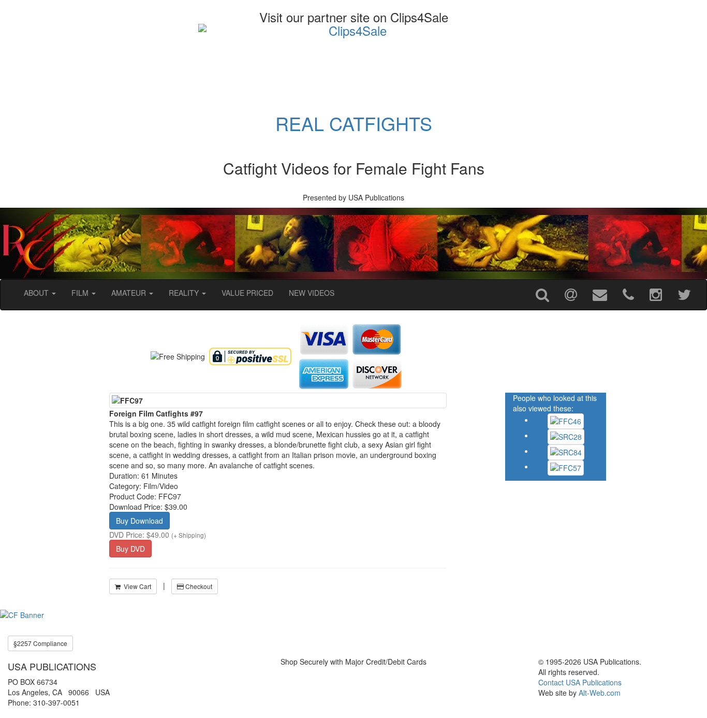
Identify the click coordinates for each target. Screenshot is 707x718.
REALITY (185, 293)
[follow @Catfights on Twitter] (684, 295)
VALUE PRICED (247, 293)
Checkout (198, 586)
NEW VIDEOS (311, 293)
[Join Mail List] (571, 295)
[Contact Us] (600, 295)
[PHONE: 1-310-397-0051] (628, 295)
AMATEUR (129, 293)
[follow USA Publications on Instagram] (656, 295)
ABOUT (37, 293)
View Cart (136, 586)
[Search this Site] (542, 295)
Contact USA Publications (580, 682)
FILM (81, 293)
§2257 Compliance (40, 643)
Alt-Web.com (600, 692)
